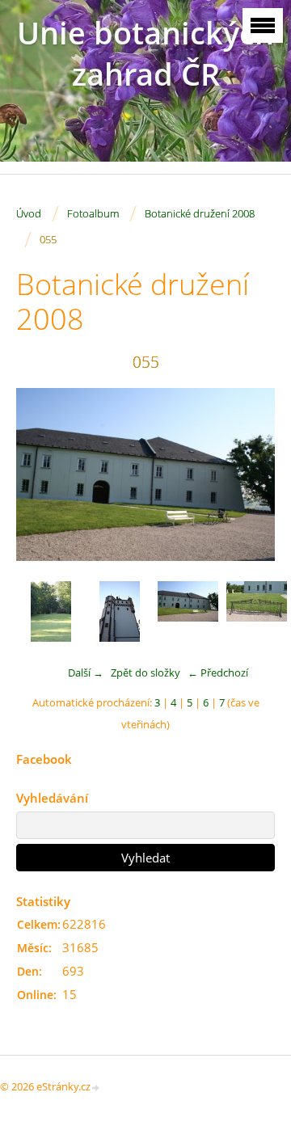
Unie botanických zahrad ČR (145, 53)
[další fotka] (248, 474)
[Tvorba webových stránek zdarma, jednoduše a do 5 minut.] (96, 1087)
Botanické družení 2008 (200, 213)
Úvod (28, 213)
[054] (119, 611)
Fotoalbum (93, 213)
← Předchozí (218, 672)
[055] (188, 611)
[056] (256, 611)
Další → (85, 672)
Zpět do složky (145, 672)
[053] (50, 611)
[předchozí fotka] (42, 474)
